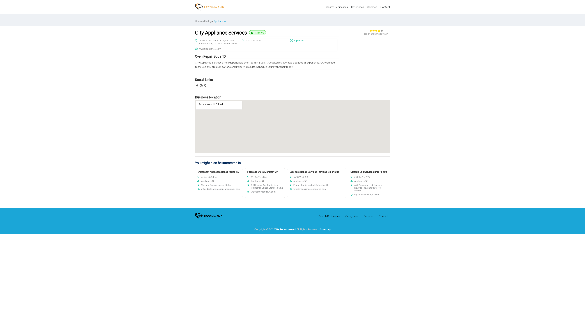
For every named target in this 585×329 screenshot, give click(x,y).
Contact (385, 7)
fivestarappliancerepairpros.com (309, 188)
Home (198, 21)
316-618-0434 (209, 177)
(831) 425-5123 (259, 177)
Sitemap (325, 229)
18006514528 (300, 177)
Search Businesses (337, 7)
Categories (357, 7)
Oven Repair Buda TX (210, 56)
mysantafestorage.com (366, 194)
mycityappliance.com (210, 48)
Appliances (220, 21)
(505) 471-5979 (362, 177)
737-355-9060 (254, 40)
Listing (208, 21)
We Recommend (285, 229)
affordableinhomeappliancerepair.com (220, 188)
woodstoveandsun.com (263, 191)
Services (372, 7)
